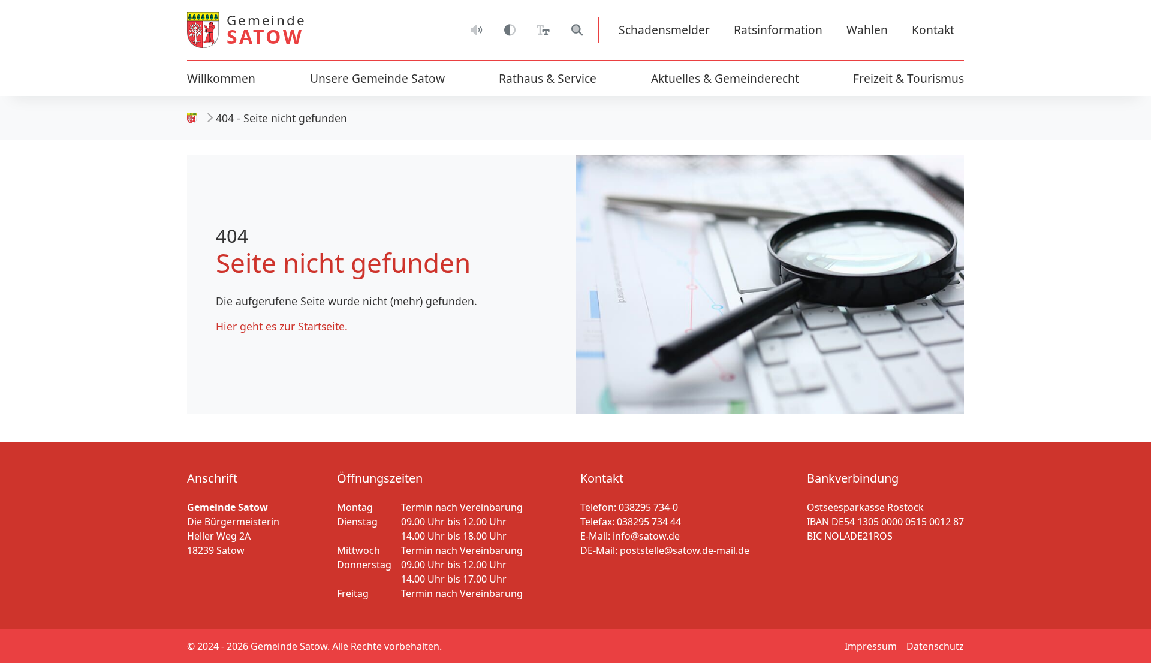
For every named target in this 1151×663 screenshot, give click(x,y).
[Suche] (576, 30)
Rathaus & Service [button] (547, 78)
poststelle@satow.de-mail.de (684, 550)
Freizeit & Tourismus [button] (908, 78)
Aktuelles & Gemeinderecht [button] (725, 78)
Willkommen (221, 78)
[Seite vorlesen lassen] (476, 30)
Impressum (871, 646)
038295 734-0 (648, 507)
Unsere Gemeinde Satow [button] (377, 78)
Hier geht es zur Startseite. (282, 326)
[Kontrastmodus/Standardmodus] (509, 30)
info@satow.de (646, 536)
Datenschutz (935, 646)
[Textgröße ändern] (543, 30)
